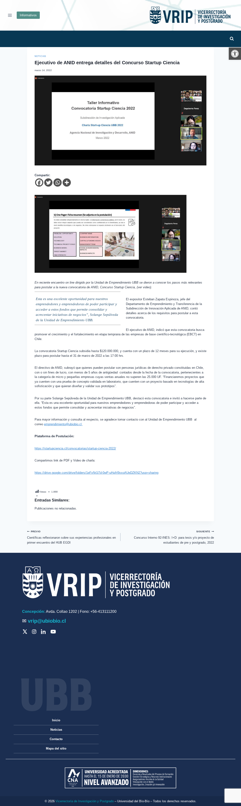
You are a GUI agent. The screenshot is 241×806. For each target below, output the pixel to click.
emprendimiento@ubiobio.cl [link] (63, 424)
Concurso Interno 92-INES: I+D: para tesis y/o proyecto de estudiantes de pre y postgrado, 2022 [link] (174, 537)
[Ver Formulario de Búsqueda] (231, 39)
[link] (235, 54)
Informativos (28, 15)
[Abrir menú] (10, 15)
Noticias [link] (40, 56)
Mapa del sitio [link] (56, 748)
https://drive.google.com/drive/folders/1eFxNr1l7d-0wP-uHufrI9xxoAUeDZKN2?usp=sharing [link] (96, 472)
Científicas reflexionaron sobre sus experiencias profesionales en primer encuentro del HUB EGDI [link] (71, 537)
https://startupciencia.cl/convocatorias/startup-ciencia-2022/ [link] (75, 448)
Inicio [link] (56, 720)
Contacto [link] (56, 739)
